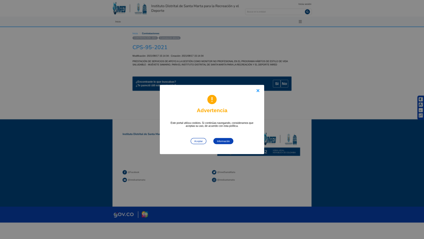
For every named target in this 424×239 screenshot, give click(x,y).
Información (223, 141)
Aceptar (198, 141)
